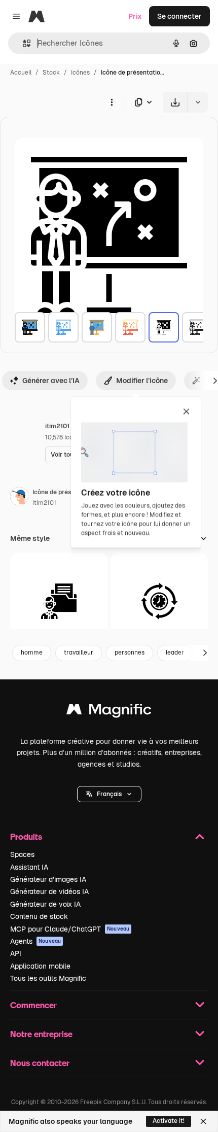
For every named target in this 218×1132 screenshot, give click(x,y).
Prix (135, 16)
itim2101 (44, 503)
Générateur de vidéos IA (49, 891)
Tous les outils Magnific (48, 978)
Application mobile (40, 966)
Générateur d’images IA (48, 879)
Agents (35, 941)
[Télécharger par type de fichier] (144, 102)
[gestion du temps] (159, 601)
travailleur (78, 652)
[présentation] (30, 327)
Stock (51, 72)
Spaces (22, 854)
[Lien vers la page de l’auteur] (19, 497)
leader (175, 652)
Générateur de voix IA (45, 904)
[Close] (203, 1121)
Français (109, 794)
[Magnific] (109, 711)
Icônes (80, 72)
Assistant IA (29, 867)
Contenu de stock (39, 916)
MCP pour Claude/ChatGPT (69, 929)
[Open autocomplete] (23, 43)
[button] (109, 794)
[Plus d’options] (111, 102)
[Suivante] (205, 653)
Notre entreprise (41, 1033)
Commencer (33, 1005)
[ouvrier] (59, 601)
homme (32, 652)
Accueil (20, 72)
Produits (26, 836)
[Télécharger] (175, 102)
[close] (186, 412)
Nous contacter (39, 1062)
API (15, 953)
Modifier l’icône (142, 380)
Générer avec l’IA (51, 380)
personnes (129, 652)
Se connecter (179, 16)
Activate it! (169, 1121)
